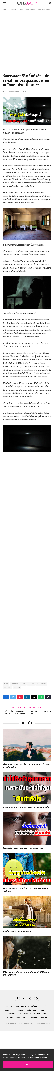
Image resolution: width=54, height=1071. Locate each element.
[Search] (50, 3)
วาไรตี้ (18, 1017)
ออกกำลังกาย (10, 1014)
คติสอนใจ (34, 1017)
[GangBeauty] (27, 3)
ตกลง (28, 1064)
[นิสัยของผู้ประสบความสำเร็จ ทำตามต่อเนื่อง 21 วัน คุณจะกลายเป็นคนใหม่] (27, 745)
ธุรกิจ (23, 684)
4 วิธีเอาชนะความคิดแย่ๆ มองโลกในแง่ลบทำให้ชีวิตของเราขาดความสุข (26, 973)
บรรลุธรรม (7, 687)
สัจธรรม (17, 687)
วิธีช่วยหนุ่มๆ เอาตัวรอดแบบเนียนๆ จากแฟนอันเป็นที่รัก (15, 712)
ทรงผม (6, 1010)
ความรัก (26, 1017)
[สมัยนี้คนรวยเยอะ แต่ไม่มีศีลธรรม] (27, 912)
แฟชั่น (13, 1010)
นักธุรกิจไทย (41, 684)
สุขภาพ (35, 1010)
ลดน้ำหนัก (44, 1010)
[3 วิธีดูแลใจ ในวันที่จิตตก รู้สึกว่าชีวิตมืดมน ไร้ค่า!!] (27, 828)
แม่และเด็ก (25, 1006)
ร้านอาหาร (27, 1014)
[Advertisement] (27, 43)
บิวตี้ (44, 1006)
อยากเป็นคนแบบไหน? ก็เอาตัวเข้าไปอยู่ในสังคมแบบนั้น (26, 807)
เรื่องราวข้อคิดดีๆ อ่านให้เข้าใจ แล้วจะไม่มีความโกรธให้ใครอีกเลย (25, 890)
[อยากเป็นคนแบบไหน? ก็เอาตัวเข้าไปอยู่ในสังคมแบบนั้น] (27, 788)
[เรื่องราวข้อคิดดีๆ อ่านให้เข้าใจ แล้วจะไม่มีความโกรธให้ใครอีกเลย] (27, 869)
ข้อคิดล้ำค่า (15, 684)
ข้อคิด (6, 684)
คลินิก (17, 1006)
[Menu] (4, 3)
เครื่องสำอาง (35, 1006)
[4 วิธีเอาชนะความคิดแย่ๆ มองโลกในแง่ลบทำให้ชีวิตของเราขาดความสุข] (27, 952)
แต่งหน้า (21, 1010)
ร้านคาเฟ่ (10, 1017)
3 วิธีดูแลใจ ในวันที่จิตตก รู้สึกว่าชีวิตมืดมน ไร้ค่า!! (23, 848)
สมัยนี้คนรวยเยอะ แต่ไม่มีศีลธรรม (17, 931)
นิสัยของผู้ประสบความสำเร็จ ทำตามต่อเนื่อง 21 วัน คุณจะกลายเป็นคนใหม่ (27, 766)
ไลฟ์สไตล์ (43, 1017)
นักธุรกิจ (31, 684)
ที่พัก (44, 1014)
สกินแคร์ (9, 1006)
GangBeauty (12, 91)
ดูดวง (19, 1014)
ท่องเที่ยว (37, 1014)
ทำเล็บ (29, 1010)
